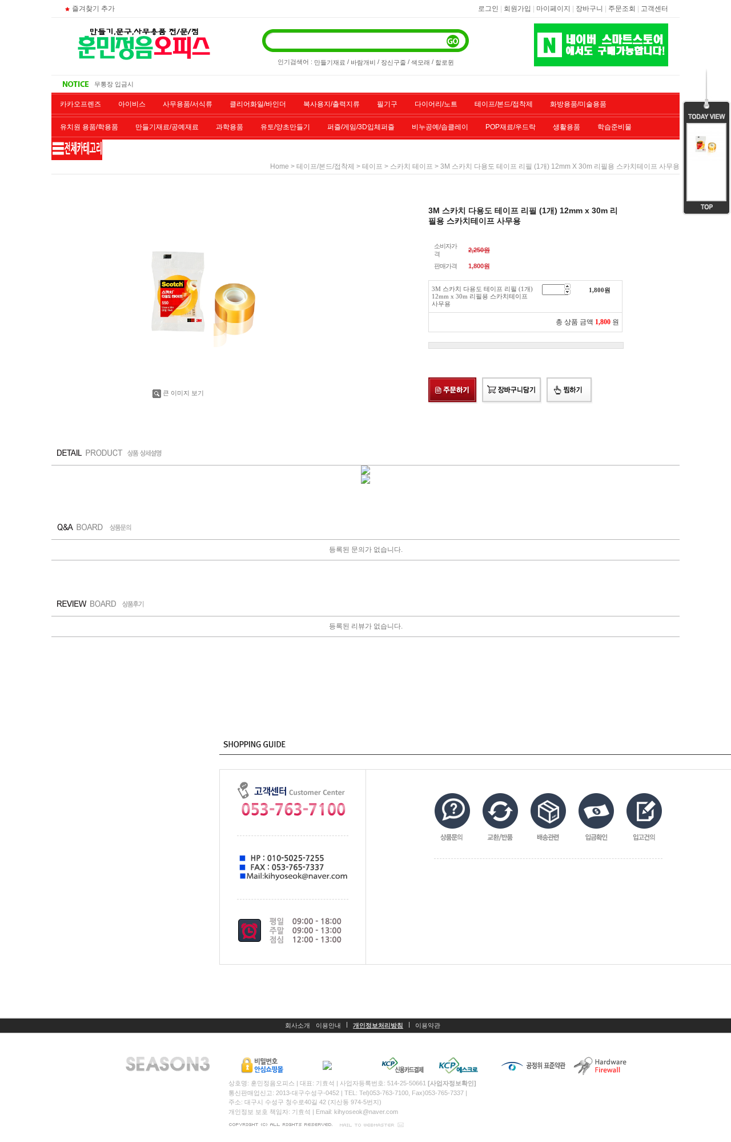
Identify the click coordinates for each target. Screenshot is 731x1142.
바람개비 (363, 62)
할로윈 (444, 62)
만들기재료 (330, 62)
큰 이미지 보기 (183, 392)
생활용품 (566, 127)
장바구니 (589, 9)
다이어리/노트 (436, 104)
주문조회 (622, 9)
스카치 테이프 (411, 166)
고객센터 (654, 9)
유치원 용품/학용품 (89, 127)
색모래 (420, 62)
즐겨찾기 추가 (93, 9)
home (279, 166)
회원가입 (517, 9)
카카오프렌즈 (80, 104)
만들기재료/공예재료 (167, 127)
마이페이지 (553, 9)
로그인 (488, 9)
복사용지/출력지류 (331, 104)
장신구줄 (393, 62)
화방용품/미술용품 (578, 104)
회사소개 (297, 1025)
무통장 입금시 (114, 84)
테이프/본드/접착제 (504, 104)
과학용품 (229, 127)
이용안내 (328, 1025)
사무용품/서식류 (187, 104)
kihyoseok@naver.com (366, 1111)
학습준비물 (614, 127)
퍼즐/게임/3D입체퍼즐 (361, 127)
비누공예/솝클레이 (440, 127)
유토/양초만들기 (285, 127)
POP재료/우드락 (510, 127)
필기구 (387, 104)
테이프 (372, 166)
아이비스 (132, 104)
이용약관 (427, 1025)
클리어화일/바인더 (258, 104)
